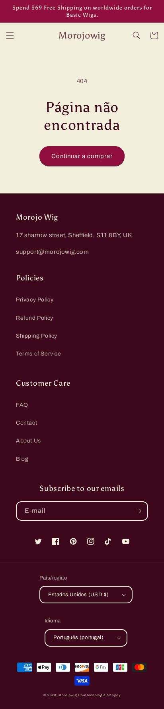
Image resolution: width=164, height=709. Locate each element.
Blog (22, 459)
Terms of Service (38, 354)
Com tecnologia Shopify (99, 695)
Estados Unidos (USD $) (78, 594)
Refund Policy (34, 318)
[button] (10, 35)
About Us (28, 441)
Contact (26, 423)
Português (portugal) (78, 637)
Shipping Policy (36, 336)
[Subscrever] (138, 511)
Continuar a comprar (82, 156)
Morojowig (68, 695)
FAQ (22, 405)
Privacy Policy (34, 300)
